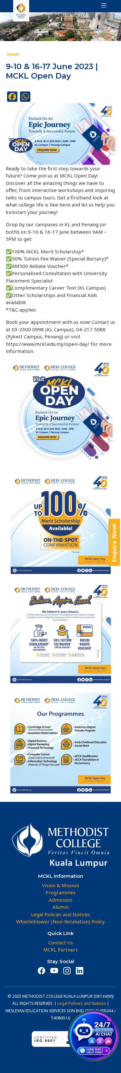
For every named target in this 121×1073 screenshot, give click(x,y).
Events (13, 54)
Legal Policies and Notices (81, 1003)
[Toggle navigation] (102, 6)
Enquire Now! (114, 543)
